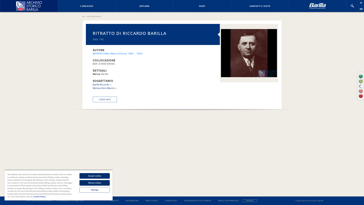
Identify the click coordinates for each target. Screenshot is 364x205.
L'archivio (86, 6)
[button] (352, 6)
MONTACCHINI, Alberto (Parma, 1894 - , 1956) (117, 53)
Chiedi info (105, 99)
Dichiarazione (132, 200)
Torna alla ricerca (93, 16)
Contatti (115, 200)
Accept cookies (94, 176)
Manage (249, 200)
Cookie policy (171, 200)
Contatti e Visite (260, 6)
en (362, 10)
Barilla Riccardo (101, 84)
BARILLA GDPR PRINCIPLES (228, 200)
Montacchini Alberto (104, 88)
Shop (202, 6)
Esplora (144, 6)
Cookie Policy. (39, 196)
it (362, 3)
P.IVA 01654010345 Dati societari (39, 200)
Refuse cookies (94, 183)
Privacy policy (151, 200)
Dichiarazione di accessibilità (197, 200)
